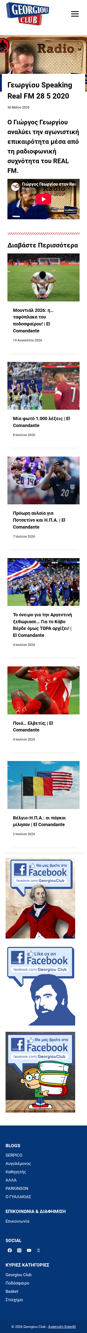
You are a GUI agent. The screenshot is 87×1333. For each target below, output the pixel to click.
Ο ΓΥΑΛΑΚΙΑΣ (18, 1196)
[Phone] (38, 1250)
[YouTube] (29, 1250)
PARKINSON (17, 1188)
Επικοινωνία (17, 1221)
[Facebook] (10, 1250)
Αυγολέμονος (18, 1163)
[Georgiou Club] (28, 14)
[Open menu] (74, 14)
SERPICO (14, 1155)
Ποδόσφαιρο (17, 1283)
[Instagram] (19, 1250)
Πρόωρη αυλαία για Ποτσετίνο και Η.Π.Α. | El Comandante (39, 520)
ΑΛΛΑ (11, 1180)
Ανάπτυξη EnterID (62, 1327)
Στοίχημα (14, 1299)
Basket (12, 1291)
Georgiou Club (19, 1274)
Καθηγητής (16, 1171)
